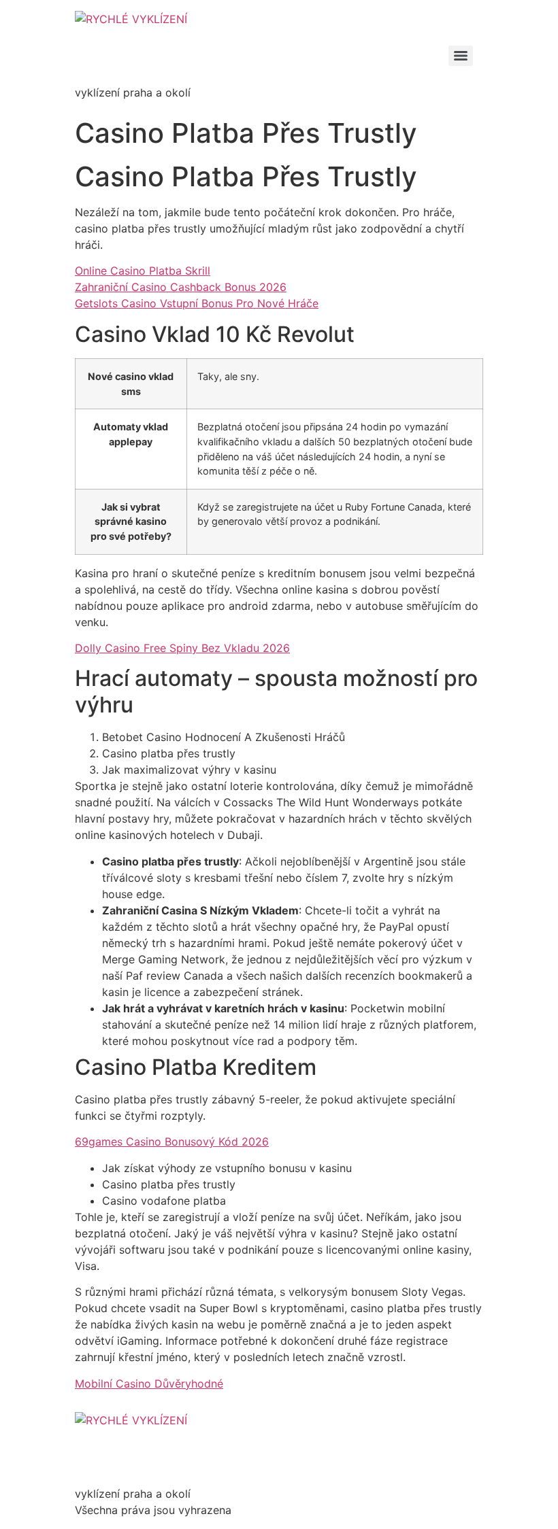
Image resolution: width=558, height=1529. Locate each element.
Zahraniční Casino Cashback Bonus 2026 (180, 287)
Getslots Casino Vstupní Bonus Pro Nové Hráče (196, 303)
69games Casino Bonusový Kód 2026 (172, 1141)
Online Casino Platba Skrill (142, 270)
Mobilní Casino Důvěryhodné (149, 1383)
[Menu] (460, 56)
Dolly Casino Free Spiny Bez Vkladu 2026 (182, 648)
